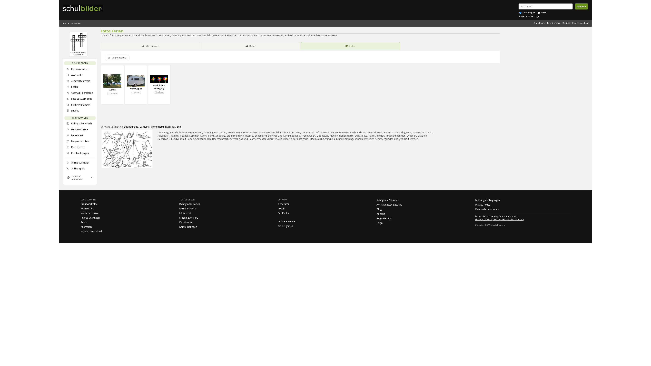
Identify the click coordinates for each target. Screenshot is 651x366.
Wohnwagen (136, 88)
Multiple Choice (187, 208)
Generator (283, 204)
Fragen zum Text (188, 217)
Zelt (179, 126)
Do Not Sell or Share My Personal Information (497, 216)
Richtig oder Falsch (189, 204)
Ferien (77, 23)
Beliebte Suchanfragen (529, 16)
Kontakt (566, 23)
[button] (112, 93)
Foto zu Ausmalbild (91, 231)
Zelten (112, 89)
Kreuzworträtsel (89, 204)
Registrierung (553, 23)
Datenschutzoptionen (487, 209)
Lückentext (185, 213)
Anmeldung (539, 23)
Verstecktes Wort (90, 213)
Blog (379, 209)
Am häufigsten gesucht (389, 204)
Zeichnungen (528, 12)
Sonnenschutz (119, 57)
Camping (145, 126)
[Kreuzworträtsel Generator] (78, 55)
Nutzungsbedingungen (487, 200)
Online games (285, 226)
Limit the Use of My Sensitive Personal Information (499, 219)
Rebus (84, 222)
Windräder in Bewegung (159, 87)
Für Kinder (283, 213)
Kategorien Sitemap (387, 200)
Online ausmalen (287, 221)
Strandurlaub (131, 126)
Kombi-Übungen (188, 226)
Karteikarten (186, 222)
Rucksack (170, 126)
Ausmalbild (87, 226)
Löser (281, 208)
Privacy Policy (482, 204)
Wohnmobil (157, 126)
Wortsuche (87, 208)
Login (380, 223)
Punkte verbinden (90, 217)
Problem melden (580, 23)
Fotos (543, 12)
